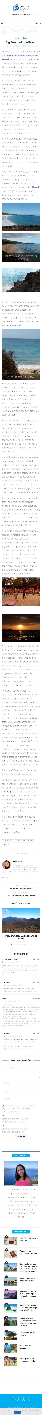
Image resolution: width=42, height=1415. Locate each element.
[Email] (28, 1399)
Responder (36, 959)
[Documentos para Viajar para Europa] (10, 1281)
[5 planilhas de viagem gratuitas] (10, 1241)
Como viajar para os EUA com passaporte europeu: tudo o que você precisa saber (28, 1267)
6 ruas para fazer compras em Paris (27, 1359)
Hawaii (18, 32)
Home (4, 30)
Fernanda (16, 46)
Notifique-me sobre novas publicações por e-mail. (15, 1130)
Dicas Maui (20, 841)
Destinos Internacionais (18, 30)
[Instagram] (18, 1399)
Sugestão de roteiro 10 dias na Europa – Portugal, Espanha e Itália (27, 1294)
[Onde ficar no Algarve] (10, 1348)
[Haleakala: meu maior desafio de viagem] (21, 920)
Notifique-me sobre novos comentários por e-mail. (15, 1120)
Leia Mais (26, 1413)
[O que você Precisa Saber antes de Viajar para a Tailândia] (10, 1308)
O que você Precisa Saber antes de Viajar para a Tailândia (28, 1307)
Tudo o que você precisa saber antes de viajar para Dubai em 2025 (27, 1322)
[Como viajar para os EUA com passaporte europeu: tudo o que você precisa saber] (10, 1267)
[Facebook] (14, 1399)
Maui (5, 845)
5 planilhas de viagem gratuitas (28, 1239)
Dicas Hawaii (8, 841)
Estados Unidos (7, 32)
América (32, 30)
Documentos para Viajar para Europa (27, 1279)
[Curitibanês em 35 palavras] (10, 1335)
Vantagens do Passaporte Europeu (28, 1252)
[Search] (40, 23)
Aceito (17, 1413)
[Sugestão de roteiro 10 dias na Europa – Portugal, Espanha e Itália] (10, 1294)
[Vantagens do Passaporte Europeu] (10, 1254)
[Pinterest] (23, 1399)
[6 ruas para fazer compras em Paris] (10, 1361)
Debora (5, 998)
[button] (4, 926)
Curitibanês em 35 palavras (27, 1333)
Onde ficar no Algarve (25, 1346)
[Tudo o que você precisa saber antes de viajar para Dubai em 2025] (10, 1321)
